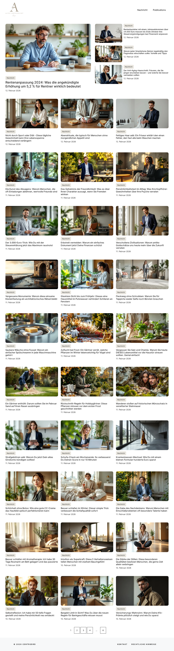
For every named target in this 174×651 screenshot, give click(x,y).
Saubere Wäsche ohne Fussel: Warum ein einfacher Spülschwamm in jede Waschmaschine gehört (30, 352)
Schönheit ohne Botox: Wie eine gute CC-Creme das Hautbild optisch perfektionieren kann (30, 509)
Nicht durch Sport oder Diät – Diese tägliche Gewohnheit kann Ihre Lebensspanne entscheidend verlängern (28, 138)
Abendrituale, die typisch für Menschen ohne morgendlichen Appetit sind (84, 136)
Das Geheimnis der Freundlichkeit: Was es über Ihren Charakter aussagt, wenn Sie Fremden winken (85, 192)
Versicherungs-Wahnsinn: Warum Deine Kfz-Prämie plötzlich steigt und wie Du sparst (139, 614)
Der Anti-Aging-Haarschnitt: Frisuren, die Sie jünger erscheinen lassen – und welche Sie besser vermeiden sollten (146, 72)
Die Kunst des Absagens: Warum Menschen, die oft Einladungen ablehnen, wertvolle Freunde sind (31, 190)
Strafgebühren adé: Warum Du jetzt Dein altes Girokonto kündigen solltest (29, 458)
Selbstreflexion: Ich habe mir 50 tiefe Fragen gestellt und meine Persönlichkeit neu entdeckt (29, 614)
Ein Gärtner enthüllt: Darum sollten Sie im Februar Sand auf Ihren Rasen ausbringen (31, 404)
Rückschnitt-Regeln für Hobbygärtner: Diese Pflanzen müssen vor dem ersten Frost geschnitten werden (84, 406)
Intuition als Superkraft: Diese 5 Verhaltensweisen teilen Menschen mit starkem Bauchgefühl (87, 560)
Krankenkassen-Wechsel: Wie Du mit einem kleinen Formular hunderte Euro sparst (138, 458)
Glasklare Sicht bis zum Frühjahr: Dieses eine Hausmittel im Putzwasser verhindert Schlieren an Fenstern (87, 299)
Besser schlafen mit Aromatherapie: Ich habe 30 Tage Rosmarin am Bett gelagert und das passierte (31, 560)
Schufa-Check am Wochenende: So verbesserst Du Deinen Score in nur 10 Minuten (86, 458)
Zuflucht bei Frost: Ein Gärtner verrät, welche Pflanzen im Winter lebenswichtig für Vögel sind (85, 351)
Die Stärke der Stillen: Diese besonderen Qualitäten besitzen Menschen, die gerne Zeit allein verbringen (139, 562)
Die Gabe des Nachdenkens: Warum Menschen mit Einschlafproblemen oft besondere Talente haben (142, 509)
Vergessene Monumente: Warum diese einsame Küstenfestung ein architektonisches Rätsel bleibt (31, 297)
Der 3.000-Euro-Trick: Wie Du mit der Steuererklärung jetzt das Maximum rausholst (29, 244)
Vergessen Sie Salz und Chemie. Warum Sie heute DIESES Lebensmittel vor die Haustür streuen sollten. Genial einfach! (141, 352)
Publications (159, 10)
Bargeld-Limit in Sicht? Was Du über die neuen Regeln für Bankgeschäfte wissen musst (85, 614)
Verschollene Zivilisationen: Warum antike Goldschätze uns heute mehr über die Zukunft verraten (140, 245)
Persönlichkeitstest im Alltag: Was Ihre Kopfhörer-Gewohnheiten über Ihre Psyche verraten (142, 190)
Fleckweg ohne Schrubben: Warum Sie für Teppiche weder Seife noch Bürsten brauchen (139, 297)
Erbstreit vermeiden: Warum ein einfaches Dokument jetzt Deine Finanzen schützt (82, 244)
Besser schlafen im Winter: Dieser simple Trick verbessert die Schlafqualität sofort (85, 509)
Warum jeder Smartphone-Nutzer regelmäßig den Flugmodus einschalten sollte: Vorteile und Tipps (146, 52)
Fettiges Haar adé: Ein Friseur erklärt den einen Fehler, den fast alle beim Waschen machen (140, 136)
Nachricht (142, 10)
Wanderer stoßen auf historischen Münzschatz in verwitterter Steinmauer (141, 404)
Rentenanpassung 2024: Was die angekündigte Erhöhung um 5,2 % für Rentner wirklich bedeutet (43, 84)
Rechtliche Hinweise (143, 644)
